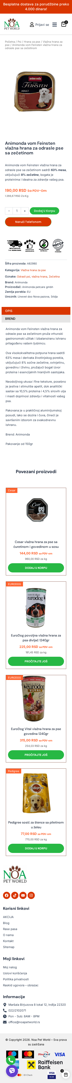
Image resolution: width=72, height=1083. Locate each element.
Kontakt (8, 941)
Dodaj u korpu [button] (36, 568)
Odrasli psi (23, 276)
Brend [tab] (10, 319)
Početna (10, 41)
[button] (54, 24)
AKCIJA (8, 917)
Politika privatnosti (16, 979)
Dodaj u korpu (44, 211)
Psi (19, 41)
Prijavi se (42, 25)
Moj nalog (10, 967)
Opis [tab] (8, 311)
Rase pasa (10, 929)
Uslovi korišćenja (15, 973)
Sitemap (8, 947)
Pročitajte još (36, 661)
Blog (6, 923)
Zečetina (54, 276)
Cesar (11, 490)
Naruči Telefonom (28, 222)
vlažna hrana (39, 276)
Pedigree (13, 771)
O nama (8, 935)
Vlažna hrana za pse (33, 270)
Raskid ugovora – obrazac (20, 985)
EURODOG (14, 584)
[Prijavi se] (32, 24)
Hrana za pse (32, 41)
